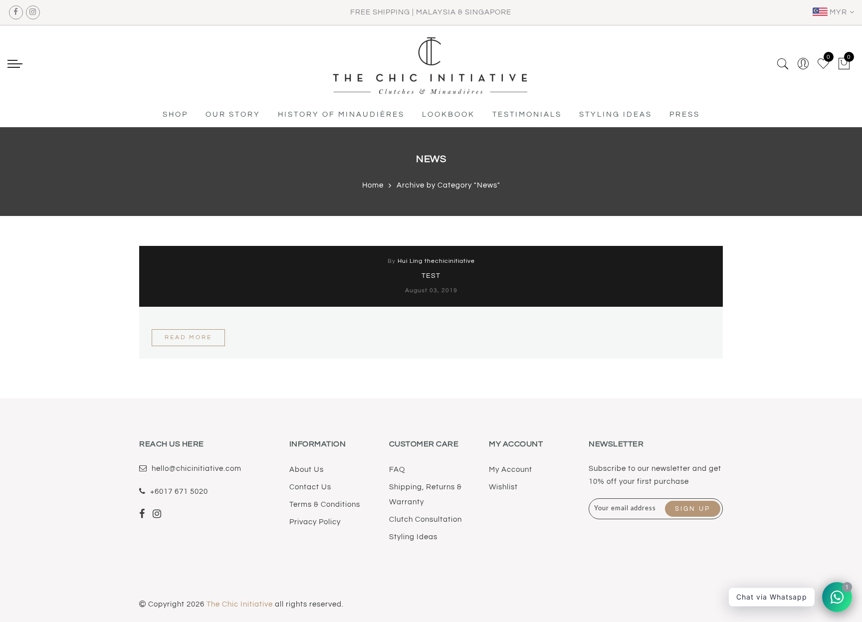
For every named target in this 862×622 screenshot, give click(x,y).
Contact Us (310, 487)
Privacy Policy (315, 522)
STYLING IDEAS (615, 114)
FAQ (397, 469)
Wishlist (503, 487)
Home (373, 185)
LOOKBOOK (448, 114)
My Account (510, 469)
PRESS (684, 114)
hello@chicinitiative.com (196, 468)
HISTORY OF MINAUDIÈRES (341, 114)
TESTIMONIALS (527, 114)
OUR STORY (233, 114)
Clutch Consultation (425, 519)
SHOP (175, 114)
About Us (306, 469)
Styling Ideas (413, 537)
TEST (431, 275)
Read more (188, 337)
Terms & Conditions (324, 504)
